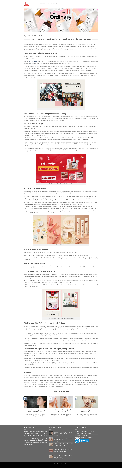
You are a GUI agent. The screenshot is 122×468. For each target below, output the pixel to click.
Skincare (42, 3)
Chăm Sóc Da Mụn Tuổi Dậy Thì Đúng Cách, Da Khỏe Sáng (63, 456)
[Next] (98, 407)
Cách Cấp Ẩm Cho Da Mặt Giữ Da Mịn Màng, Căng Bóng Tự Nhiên (63, 432)
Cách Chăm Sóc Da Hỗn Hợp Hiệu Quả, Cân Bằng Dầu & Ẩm (63, 438)
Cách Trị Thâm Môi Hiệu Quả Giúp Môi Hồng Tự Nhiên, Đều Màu (63, 450)
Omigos (67, 464)
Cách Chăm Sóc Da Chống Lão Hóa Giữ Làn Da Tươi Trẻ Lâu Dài (63, 444)
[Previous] (24, 407)
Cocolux (59, 464)
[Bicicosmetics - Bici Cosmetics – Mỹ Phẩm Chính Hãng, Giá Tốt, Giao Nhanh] (31, 3)
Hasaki (63, 464)
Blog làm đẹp (54, 3)
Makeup (48, 3)
